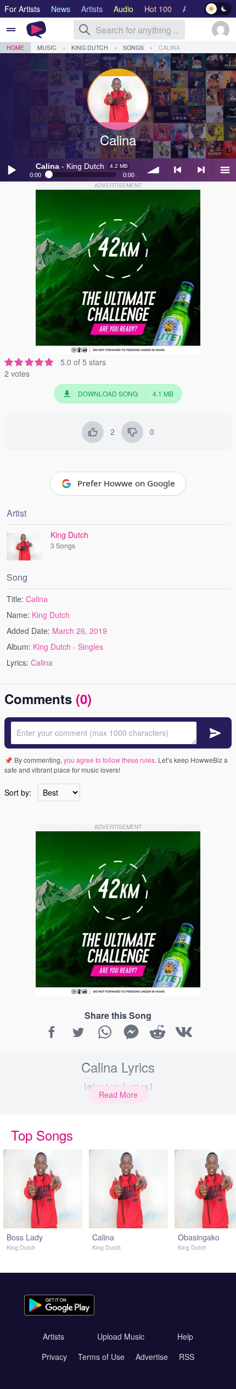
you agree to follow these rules (109, 759)
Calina (169, 47)
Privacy (54, 1356)
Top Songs (42, 1134)
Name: (18, 614)
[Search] (84, 29)
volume (153, 170)
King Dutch (89, 47)
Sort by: (17, 792)
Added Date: (28, 630)
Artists (53, 1336)
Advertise (152, 1356)
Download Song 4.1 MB (125, 393)
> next (200, 170)
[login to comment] (118, 733)
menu (224, 170)
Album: (19, 646)
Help (185, 1336)
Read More (118, 1094)
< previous (177, 170)
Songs (133, 47)
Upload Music (120, 1336)
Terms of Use (101, 1356)
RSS (186, 1356)
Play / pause (11, 170)
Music (47, 47)
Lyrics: (18, 662)
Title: (15, 598)
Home (15, 47)
